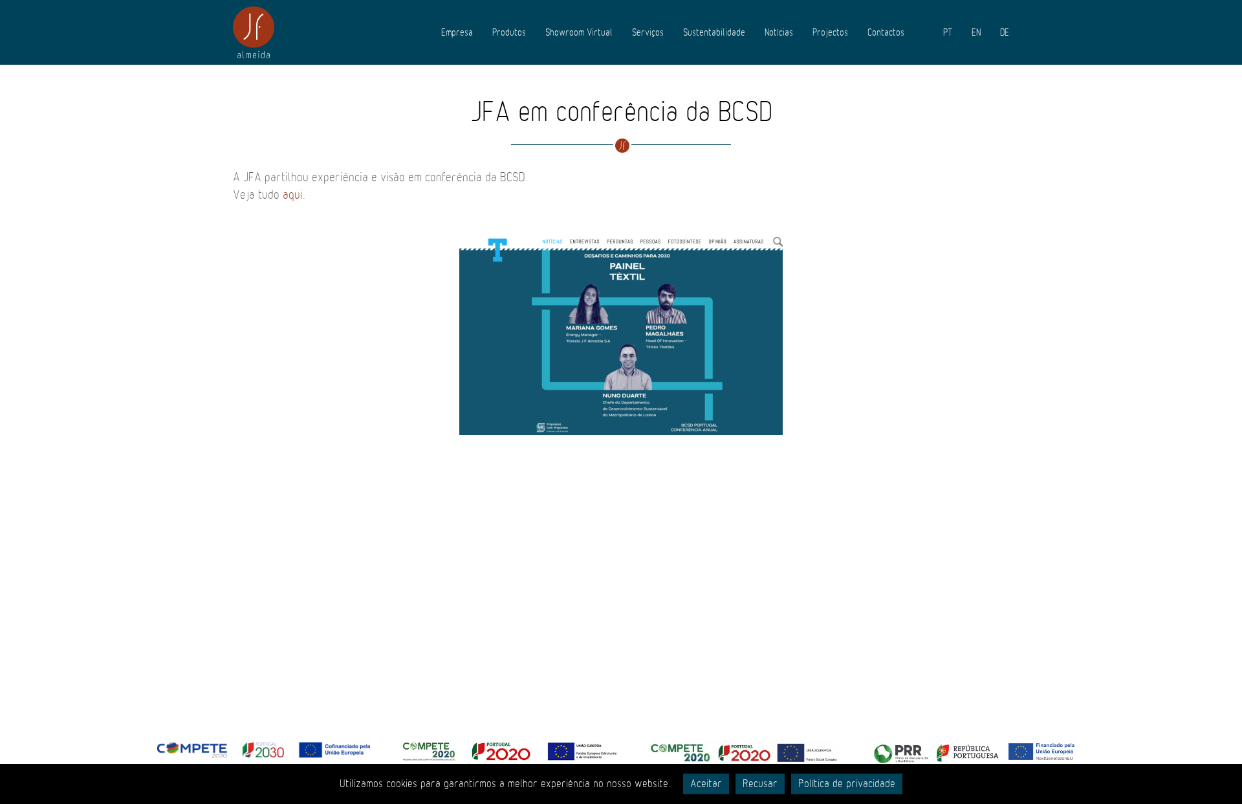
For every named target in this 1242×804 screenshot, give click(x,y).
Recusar (760, 784)
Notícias (779, 32)
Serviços (648, 32)
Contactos (885, 32)
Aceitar (706, 784)
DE (1004, 32)
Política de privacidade (846, 784)
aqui (293, 194)
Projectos (830, 32)
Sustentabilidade (714, 32)
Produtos (509, 32)
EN (976, 32)
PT (947, 32)
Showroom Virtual (579, 32)
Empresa (457, 32)
